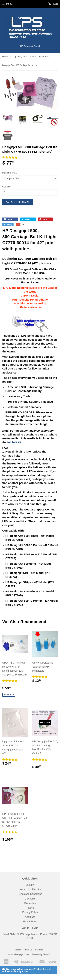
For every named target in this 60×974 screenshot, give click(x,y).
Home (5, 56)
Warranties (30, 903)
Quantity (6, 186)
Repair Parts (30, 921)
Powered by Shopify (41, 954)
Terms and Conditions (30, 894)
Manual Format (9, 172)
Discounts (30, 898)
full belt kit (14, 442)
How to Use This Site (30, 889)
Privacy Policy (30, 912)
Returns (30, 907)
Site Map (39, 950)
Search (18, 950)
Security (30, 885)
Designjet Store (22, 954)
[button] (10, 157)
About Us (30, 917)
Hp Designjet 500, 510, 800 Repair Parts (32, 56)
